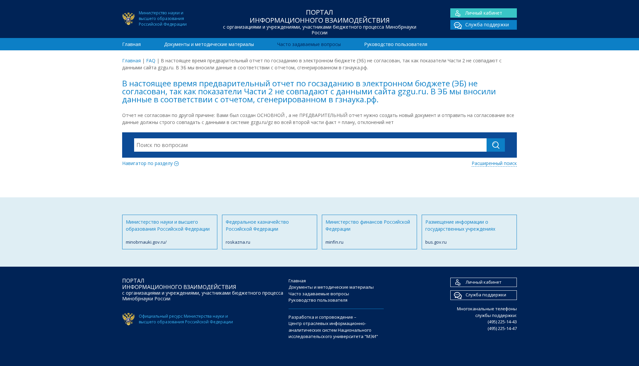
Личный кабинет (483, 13)
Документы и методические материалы (209, 44)
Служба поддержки (487, 24)
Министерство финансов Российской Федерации (367, 232)
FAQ (150, 60)
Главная (131, 44)
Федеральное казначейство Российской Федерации (257, 232)
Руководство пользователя (395, 44)
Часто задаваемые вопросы (309, 44)
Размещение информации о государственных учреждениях (460, 232)
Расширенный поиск (494, 163)
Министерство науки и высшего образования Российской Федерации (168, 232)
